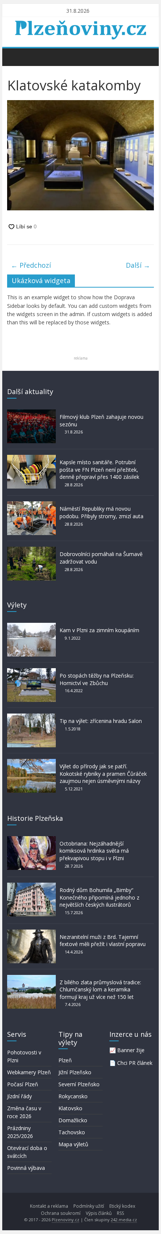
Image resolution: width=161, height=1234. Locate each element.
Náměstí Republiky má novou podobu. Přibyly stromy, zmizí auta (101, 512)
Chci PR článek (134, 1062)
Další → (138, 265)
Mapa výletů (73, 1144)
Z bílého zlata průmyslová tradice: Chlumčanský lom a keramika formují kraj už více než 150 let (100, 989)
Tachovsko (71, 1132)
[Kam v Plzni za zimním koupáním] (31, 626)
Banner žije (131, 1050)
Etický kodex (122, 1206)
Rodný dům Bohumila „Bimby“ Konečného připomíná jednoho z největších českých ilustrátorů (99, 897)
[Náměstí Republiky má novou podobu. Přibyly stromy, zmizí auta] (31, 504)
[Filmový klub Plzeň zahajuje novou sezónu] (31, 413)
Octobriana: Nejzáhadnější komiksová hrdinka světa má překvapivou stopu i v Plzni (94, 851)
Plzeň (65, 1060)
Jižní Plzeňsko (74, 1072)
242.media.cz (124, 1219)
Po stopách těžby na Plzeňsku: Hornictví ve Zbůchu (97, 679)
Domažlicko (72, 1120)
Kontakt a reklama (49, 1206)
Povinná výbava (26, 1167)
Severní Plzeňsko (79, 1084)
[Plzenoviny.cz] (14, 56)
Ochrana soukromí (60, 1213)
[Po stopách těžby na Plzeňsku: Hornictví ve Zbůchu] (31, 671)
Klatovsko (70, 1108)
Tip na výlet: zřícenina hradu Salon (101, 720)
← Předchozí (31, 265)
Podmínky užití (88, 1206)
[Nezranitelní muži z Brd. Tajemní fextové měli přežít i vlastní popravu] (31, 933)
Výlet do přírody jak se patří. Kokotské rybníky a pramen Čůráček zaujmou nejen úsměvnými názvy (103, 773)
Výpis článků (99, 1213)
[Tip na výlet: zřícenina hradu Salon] (31, 717)
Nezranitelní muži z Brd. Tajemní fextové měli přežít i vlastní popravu (103, 940)
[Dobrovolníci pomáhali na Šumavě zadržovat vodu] (31, 550)
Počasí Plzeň (22, 1084)
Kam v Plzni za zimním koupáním (99, 630)
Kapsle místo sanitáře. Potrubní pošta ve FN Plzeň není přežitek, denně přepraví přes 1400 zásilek (99, 469)
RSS (120, 1213)
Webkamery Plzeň (29, 1072)
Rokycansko (73, 1096)
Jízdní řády (19, 1096)
